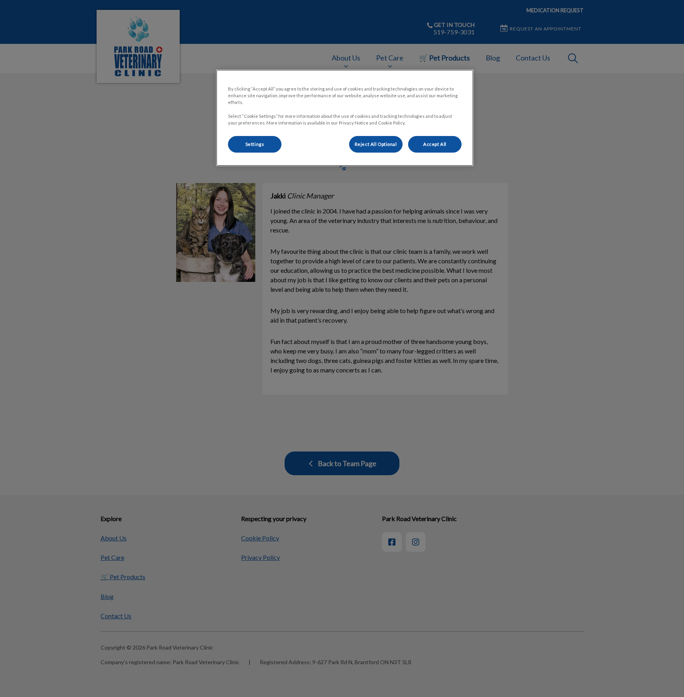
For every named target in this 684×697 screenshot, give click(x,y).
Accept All (434, 144)
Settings (254, 144)
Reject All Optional (376, 144)
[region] (344, 118)
